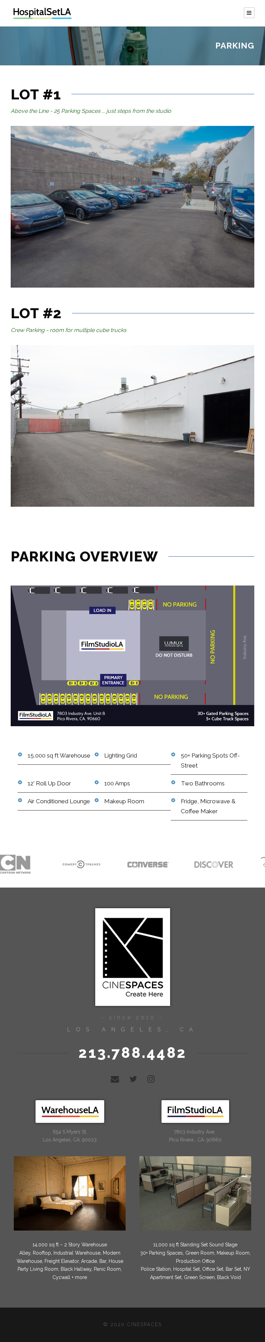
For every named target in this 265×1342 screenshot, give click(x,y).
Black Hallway (76, 1269)
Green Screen (199, 1277)
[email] (115, 1079)
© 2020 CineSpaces (132, 1324)
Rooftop (42, 1253)
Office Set (212, 1269)
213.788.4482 (133, 1052)
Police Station (156, 1269)
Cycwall (61, 1277)
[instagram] (151, 1079)
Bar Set (233, 1269)
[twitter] (133, 1079)
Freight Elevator (62, 1261)
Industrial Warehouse (76, 1253)
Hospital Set (186, 1269)
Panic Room (107, 1269)
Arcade (89, 1261)
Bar (102, 1261)
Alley (24, 1253)
